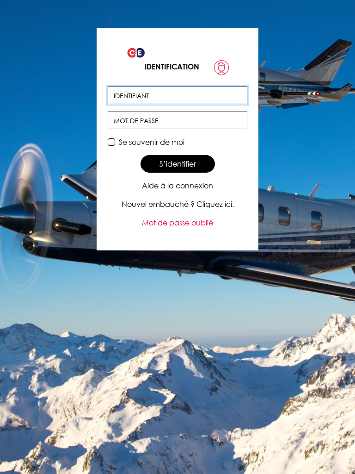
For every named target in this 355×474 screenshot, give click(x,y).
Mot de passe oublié (177, 222)
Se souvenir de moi (151, 142)
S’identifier (177, 163)
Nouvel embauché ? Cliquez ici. (178, 204)
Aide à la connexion (177, 185)
